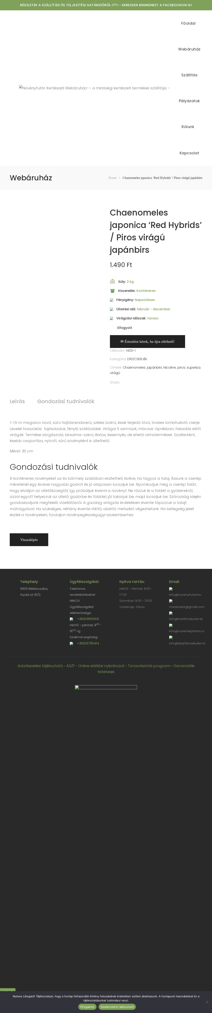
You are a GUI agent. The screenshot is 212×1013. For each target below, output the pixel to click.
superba (193, 367)
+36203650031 (88, 619)
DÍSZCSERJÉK (137, 359)
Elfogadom (87, 1006)
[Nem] (207, 1002)
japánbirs (154, 367)
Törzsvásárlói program (149, 665)
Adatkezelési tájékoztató (40, 665)
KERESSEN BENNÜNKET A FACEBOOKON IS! (157, 5)
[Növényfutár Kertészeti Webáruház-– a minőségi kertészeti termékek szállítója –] (94, 88)
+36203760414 (88, 643)
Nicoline (170, 367)
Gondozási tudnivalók (65, 401)
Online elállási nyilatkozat (101, 665)
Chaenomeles (134, 367)
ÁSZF (70, 665)
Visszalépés (29, 540)
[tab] (17, 401)
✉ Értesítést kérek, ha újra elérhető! (147, 341)
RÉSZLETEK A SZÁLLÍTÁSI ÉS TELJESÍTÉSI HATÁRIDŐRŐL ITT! (69, 5)
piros (181, 367)
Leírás (17, 401)
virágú (115, 372)
